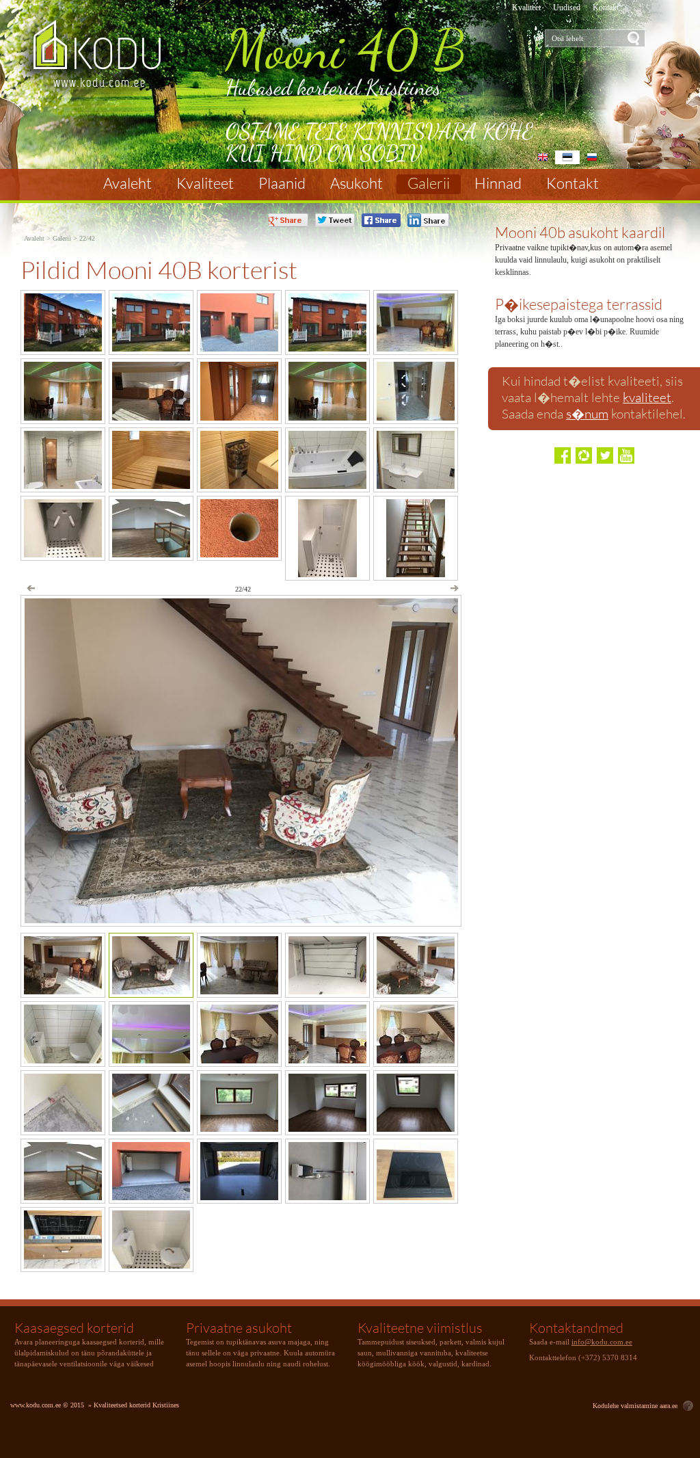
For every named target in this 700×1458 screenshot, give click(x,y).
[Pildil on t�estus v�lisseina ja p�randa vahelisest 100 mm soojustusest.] (151, 1128)
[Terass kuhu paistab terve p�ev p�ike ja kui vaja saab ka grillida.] (151, 347)
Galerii (428, 183)
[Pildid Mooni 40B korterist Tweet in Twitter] (335, 220)
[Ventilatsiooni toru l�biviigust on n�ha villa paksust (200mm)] (239, 553)
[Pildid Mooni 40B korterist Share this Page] (428, 220)
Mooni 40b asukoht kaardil (580, 232)
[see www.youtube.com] (626, 455)
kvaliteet (647, 397)
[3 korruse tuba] (63, 1196)
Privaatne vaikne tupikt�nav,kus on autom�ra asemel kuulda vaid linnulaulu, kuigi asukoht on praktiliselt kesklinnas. (583, 260)
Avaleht (127, 183)
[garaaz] (327, 990)
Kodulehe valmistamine (625, 1405)
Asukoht (356, 183)
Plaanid (282, 183)
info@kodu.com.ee (601, 1342)
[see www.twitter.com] (605, 455)
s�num (587, 414)
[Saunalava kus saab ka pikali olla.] (151, 485)
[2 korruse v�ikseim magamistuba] (416, 1128)
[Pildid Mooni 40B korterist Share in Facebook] (381, 220)
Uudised (566, 7)
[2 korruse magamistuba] (327, 1128)
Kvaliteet (526, 7)
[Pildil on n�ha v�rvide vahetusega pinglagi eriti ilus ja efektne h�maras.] (151, 1059)
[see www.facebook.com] (562, 455)
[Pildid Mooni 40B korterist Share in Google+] (288, 220)
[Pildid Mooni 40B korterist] (109, 58)
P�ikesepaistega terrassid (578, 304)
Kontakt (606, 7)
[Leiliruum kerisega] (239, 485)
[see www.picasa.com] (584, 455)
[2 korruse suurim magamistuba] (239, 1128)
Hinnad (498, 183)
